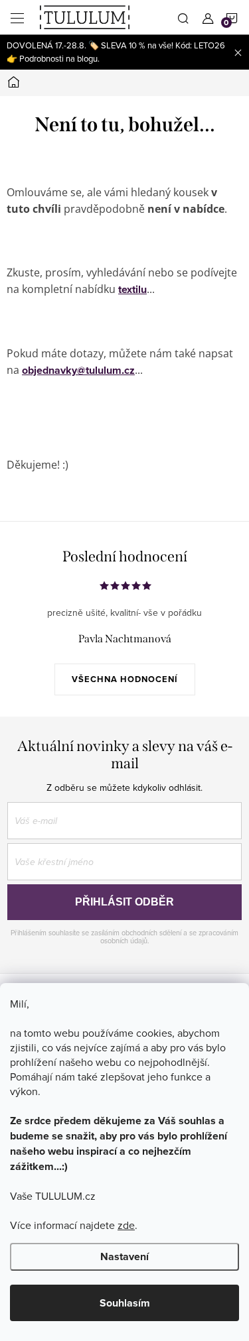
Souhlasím (125, 1303)
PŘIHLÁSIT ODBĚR (124, 901)
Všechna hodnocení (125, 679)
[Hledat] (183, 17)
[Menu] (17, 17)
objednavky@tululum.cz (78, 370)
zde (126, 1225)
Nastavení (124, 1256)
